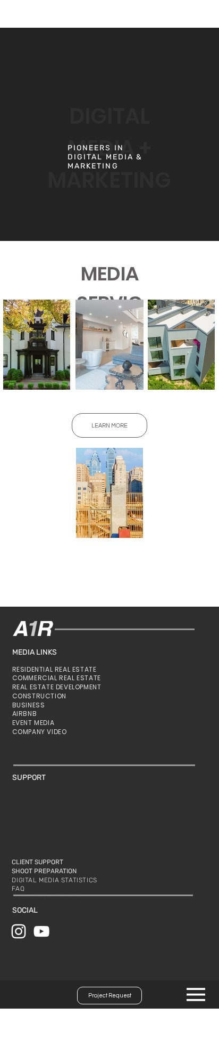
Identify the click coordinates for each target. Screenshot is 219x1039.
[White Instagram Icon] (18, 931)
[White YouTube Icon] (41, 931)
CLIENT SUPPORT (37, 862)
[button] (109, 425)
